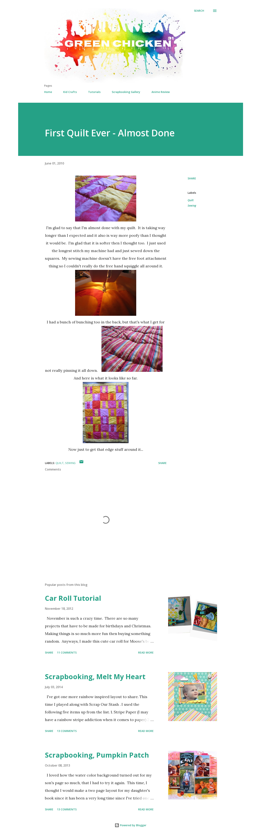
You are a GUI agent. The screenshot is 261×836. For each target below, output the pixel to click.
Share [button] (192, 178)
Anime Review (161, 92)
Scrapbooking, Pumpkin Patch (97, 755)
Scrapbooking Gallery (126, 92)
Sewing (192, 205)
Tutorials (94, 92)
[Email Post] (81, 463)
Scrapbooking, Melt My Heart (95, 676)
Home (48, 92)
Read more (146, 652)
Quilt (191, 200)
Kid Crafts (70, 92)
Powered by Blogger (132, 825)
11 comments (67, 652)
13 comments (67, 731)
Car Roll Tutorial (73, 598)
